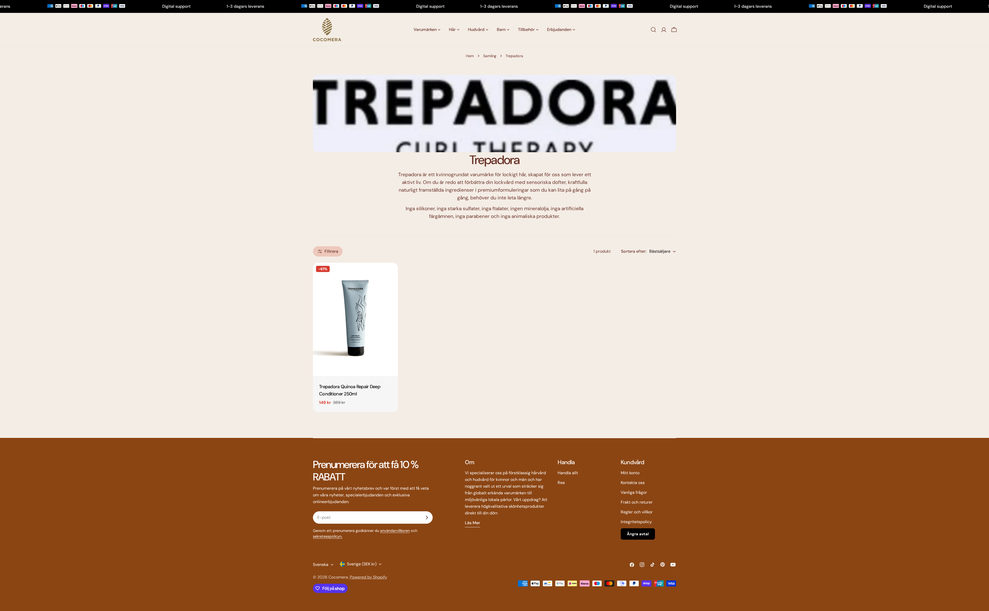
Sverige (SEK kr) (362, 564)
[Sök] (653, 29)
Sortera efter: (633, 251)
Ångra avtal (638, 534)
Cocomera (338, 577)
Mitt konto (630, 473)
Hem (470, 56)
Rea (561, 482)
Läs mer (472, 522)
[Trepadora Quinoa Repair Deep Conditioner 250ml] (355, 319)
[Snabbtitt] (390, 274)
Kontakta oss (633, 482)
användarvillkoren (395, 530)
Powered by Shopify (368, 577)
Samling (489, 56)
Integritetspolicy (636, 521)
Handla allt (568, 473)
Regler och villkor (637, 512)
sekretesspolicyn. (327, 536)
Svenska (320, 564)
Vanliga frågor (634, 492)
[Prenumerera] (426, 517)
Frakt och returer (637, 502)
